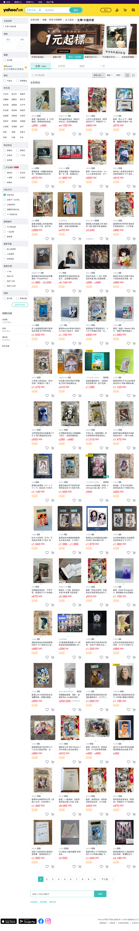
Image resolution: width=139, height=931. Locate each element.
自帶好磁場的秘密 (39, 56)
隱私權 (112, 923)
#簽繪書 (43, 901)
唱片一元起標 (75, 56)
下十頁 (104, 879)
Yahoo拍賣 (13, 10)
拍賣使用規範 (123, 923)
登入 (106, 10)
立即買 (61, 66)
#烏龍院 (34, 901)
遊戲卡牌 (57, 56)
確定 (21, 46)
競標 (82, 66)
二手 (102, 66)
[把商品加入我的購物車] (52, 134)
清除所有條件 (20, 304)
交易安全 (135, 923)
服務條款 (103, 923)
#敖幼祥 (52, 901)
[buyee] (15, 67)
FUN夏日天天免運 (110, 56)
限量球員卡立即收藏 (93, 56)
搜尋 (100, 893)
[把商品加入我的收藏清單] (47, 134)
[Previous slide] (32, 99)
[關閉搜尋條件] (40, 10)
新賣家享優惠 (128, 56)
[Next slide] (53, 99)
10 (94, 879)
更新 (136, 919)
